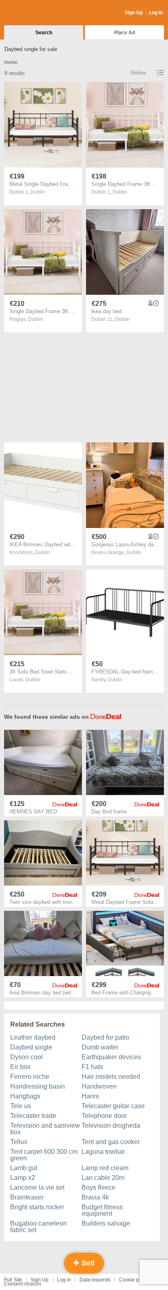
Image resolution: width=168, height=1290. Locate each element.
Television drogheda (111, 1125)
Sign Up (134, 12)
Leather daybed (32, 1037)
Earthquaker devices (111, 1057)
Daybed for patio (105, 1037)
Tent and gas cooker (111, 1141)
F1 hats (92, 1066)
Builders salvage (106, 1223)
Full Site (13, 1280)
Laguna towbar (103, 1151)
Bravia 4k (95, 1197)
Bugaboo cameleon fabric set (38, 1226)
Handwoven (99, 1086)
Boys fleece (98, 1187)
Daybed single (31, 1047)
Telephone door (104, 1115)
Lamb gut (23, 1167)
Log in (64, 1280)
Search (43, 32)
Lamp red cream (105, 1167)
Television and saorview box (45, 1128)
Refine (138, 73)
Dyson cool (26, 1057)
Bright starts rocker (37, 1207)
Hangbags (25, 1096)
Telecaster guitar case (113, 1105)
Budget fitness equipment (102, 1210)
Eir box (20, 1066)
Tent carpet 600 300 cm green (43, 1155)
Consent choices (22, 1284)
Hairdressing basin (37, 1086)
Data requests (95, 1280)
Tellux (18, 1141)
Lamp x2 (22, 1177)
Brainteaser (27, 1197)
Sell (87, 1263)
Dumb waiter (100, 1047)
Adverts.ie (36, 13)
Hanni (90, 1096)
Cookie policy (134, 1280)
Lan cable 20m (103, 1177)
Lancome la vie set (37, 1187)
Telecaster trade (33, 1115)
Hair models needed (111, 1076)
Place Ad (124, 32)
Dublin (38, 192)
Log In (156, 12)
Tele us (20, 1105)
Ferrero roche (29, 1076)
